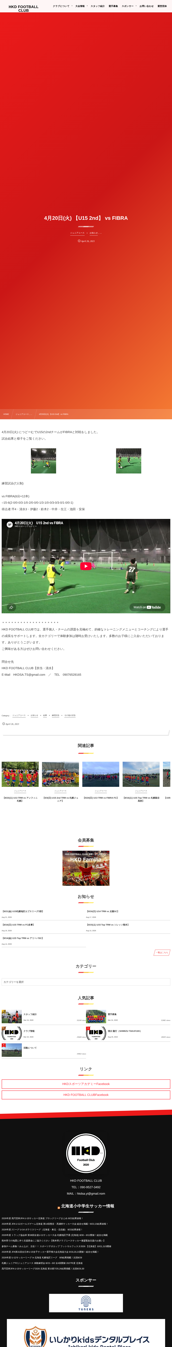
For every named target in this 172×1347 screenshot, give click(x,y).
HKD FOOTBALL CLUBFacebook (86, 1095)
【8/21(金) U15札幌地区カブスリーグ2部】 (23, 911)
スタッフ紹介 (30, 1014)
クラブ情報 (29, 1031)
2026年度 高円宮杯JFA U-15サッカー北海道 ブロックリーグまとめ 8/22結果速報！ (42, 1218)
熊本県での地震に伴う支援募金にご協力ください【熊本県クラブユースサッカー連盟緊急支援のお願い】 (53, 1240)
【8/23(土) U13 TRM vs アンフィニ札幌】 (20, 799)
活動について (30, 1048)
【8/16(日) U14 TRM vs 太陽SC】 (102, 911)
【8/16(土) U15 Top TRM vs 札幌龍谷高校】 (141, 799)
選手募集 (112, 1014)
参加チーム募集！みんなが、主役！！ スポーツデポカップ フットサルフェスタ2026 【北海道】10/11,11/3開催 (56, 1246)
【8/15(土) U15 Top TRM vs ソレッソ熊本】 (108, 924)
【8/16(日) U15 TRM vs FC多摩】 (18, 924)
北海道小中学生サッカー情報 (87, 1206)
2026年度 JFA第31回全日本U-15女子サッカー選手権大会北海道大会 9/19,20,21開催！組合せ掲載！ (50, 1252)
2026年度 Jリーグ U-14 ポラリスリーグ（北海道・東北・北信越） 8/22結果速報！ (42, 1229)
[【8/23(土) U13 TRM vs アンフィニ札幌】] (20, 774)
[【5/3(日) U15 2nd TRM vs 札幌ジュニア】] (60, 774)
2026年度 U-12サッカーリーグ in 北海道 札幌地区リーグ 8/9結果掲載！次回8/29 (42, 1257)
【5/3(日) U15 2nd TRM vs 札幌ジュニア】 (60, 799)
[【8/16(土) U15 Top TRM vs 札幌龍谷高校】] (141, 774)
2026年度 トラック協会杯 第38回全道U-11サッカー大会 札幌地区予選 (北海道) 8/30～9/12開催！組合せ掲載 (55, 1235)
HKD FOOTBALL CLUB (24, 8)
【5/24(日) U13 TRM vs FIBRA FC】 (101, 798)
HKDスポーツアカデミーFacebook (86, 1084)
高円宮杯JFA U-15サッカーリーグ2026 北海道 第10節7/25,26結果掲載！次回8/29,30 (43, 1268)
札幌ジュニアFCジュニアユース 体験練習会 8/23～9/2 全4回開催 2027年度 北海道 (42, 1263)
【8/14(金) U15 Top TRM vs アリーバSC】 (23, 938)
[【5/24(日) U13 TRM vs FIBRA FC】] (100, 774)
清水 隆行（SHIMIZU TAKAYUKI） (125, 1031)
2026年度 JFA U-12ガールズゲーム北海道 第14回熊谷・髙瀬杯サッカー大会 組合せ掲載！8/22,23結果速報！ (55, 1224)
